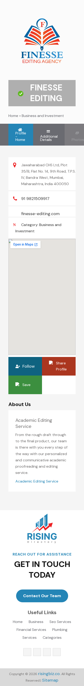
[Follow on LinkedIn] (57, 652)
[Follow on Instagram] (47, 652)
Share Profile (61, 366)
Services (29, 638)
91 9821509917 (35, 198)
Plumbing (59, 630)
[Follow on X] (37, 652)
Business (36, 622)
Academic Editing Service (36, 481)
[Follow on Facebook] (27, 652)
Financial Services (31, 630)
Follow (28, 366)
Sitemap (50, 680)
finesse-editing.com (40, 213)
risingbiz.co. (49, 673)
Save (26, 384)
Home (13, 115)
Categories (52, 638)
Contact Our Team (42, 596)
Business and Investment (43, 115)
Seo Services (60, 622)
